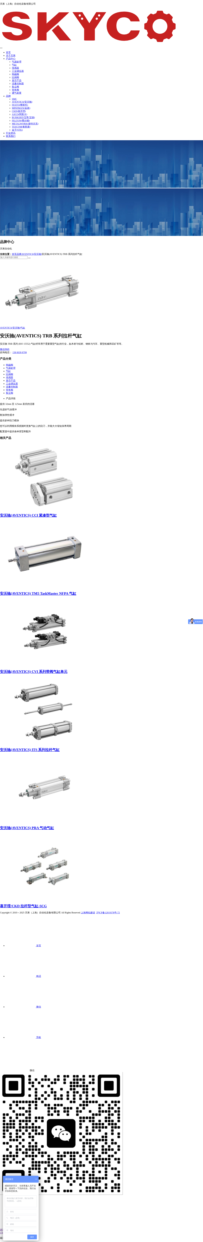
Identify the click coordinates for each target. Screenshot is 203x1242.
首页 (8, 52)
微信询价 (5, 349)
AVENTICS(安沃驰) (22, 102)
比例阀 (15, 77)
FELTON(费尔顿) (21, 120)
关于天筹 (10, 55)
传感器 (15, 68)
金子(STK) (17, 130)
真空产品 (16, 80)
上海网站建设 (88, 912)
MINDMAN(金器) (21, 108)
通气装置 (16, 93)
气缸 (14, 65)
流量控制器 (18, 83)
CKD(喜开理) (19, 111)
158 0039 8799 (19, 352)
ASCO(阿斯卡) (19, 114)
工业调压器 (18, 71)
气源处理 (16, 61)
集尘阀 (15, 86)
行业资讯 (10, 133)
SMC (14, 99)
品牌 (8, 96)
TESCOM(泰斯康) (21, 127)
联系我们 (10, 136)
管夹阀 (15, 90)
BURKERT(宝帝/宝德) (23, 117)
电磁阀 (15, 74)
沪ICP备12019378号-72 (108, 912)
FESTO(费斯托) (20, 105)
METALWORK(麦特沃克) (25, 123)
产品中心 (10, 58)
